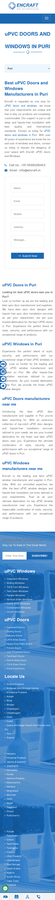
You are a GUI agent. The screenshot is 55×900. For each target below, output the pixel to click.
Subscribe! (39, 555)
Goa (9, 733)
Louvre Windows (16, 611)
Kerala (10, 774)
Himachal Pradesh (16, 757)
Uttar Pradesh (14, 856)
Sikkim (10, 839)
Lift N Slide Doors (16, 639)
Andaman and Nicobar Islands (23, 688)
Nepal (10, 803)
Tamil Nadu (13, 843)
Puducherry (13, 815)
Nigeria (10, 872)
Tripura (10, 852)
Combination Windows (19, 607)
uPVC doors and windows (21, 105)
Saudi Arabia (13, 868)
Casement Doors (16, 627)
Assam (10, 696)
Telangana (12, 847)
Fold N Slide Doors (17, 660)
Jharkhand (12, 766)
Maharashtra (13, 782)
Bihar (9, 700)
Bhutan (10, 704)
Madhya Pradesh (16, 778)
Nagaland (12, 807)
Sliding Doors (14, 631)
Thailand (11, 885)
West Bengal (13, 864)
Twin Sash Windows (17, 591)
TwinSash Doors (15, 656)
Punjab (10, 831)
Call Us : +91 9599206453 (27, 165)
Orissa (10, 811)
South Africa (13, 876)
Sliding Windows (16, 582)
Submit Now (29, 256)
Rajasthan (12, 835)
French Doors (14, 647)
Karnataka (12, 770)
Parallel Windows (16, 595)
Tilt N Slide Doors (16, 664)
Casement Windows (17, 578)
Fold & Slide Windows (18, 603)
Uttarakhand (13, 860)
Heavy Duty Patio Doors (19, 643)
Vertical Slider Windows (19, 599)
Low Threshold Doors (18, 652)
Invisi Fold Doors (16, 668)
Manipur (11, 786)
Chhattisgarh (13, 712)
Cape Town (13, 880)
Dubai (10, 721)
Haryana (11, 753)
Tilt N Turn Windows (18, 587)
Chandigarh (13, 708)
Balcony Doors (14, 635)
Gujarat (10, 737)
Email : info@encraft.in (25, 170)
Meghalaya (12, 790)
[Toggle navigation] (46, 18)
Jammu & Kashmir (16, 761)
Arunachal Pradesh (17, 692)
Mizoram (11, 794)
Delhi (9, 717)
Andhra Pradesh (15, 684)
